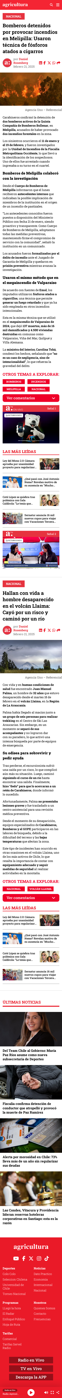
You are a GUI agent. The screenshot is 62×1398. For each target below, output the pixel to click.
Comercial (10, 1339)
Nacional (13, 16)
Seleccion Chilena (15, 1279)
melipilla (14, 389)
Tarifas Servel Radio (12, 1346)
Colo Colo (9, 1274)
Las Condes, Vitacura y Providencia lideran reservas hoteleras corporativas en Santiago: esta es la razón (31, 1216)
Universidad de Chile (13, 1286)
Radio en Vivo (31, 1360)
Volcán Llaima (40, 889)
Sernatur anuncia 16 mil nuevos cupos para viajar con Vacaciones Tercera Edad (40, 518)
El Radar (8, 1313)
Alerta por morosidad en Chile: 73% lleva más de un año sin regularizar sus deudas (30, 1161)
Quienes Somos (44, 1308)
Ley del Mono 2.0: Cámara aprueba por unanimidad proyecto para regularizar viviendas (19, 464)
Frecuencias (42, 1319)
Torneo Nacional (14, 1294)
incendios (38, 381)
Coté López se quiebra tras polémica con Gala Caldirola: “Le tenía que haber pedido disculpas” (19, 500)
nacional (38, 389)
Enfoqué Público (14, 1319)
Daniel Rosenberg (20, 61)
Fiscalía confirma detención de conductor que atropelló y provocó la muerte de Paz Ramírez (29, 1107)
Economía (41, 1279)
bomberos (13, 381)
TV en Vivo (31, 1368)
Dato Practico (43, 1274)
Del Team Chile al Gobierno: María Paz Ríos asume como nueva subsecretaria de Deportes (29, 1054)
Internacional (43, 1285)
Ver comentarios (21, 398)
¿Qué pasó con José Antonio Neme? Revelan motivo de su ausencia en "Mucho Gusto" (41, 482)
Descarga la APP (31, 1377)
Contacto (40, 1313)
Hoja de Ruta (11, 1324)
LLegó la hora (12, 1308)
